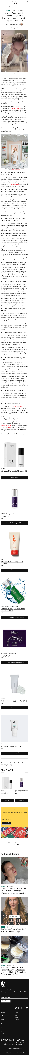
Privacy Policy (6, 1053)
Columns (3, 1015)
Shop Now (7, 800)
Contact (17, 1019)
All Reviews (4, 1032)
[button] (27, 2)
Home (2, 1019)
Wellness (3, 1028)
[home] (14, 2)
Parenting (3, 1021)
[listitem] (8, 789)
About (16, 1017)
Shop (16, 1015)
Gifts (2, 1017)
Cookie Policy (13, 1053)
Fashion (3, 1030)
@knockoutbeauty (16, 169)
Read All (3, 1034)
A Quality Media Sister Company (14, 1048)
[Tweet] (14, 28)
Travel (2, 1024)
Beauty (2, 1026)
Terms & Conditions (21, 1053)
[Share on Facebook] (11, 28)
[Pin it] (18, 28)
